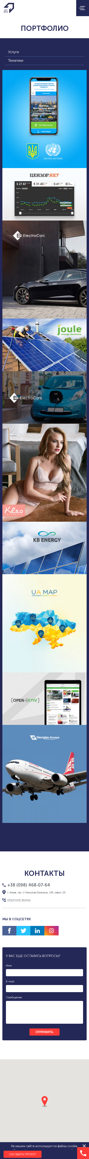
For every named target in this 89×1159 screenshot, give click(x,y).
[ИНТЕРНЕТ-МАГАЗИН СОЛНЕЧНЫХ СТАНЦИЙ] (44, 345)
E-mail (10, 981)
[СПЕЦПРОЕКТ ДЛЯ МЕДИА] (44, 194)
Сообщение (14, 997)
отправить (44, 1032)
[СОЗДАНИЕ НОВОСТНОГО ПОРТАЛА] (44, 698)
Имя (9, 965)
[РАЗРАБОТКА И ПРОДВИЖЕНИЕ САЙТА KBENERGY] (44, 548)
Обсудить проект (22, 1154)
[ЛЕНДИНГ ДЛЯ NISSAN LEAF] (44, 397)
